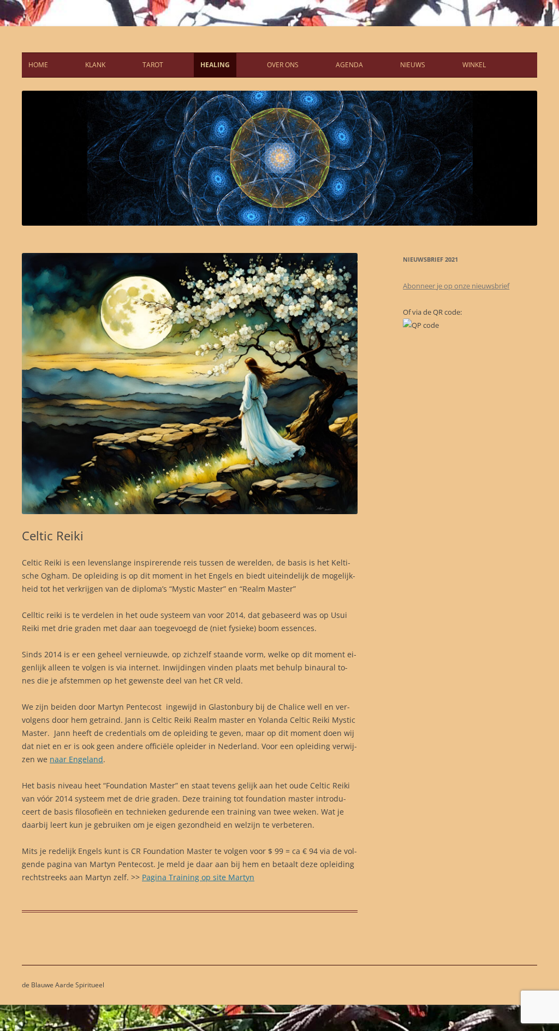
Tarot (152, 64)
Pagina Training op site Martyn (198, 877)
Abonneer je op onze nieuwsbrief (456, 286)
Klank (95, 64)
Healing (215, 64)
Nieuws (412, 64)
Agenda (349, 64)
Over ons (283, 64)
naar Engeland (76, 759)
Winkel (474, 64)
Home (38, 64)
